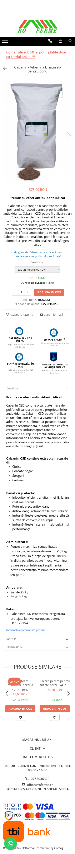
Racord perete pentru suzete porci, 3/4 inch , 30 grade (55, 683)
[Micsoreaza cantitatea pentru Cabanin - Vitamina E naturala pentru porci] (15, 292)
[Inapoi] (3, 68)
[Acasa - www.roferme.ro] (37, 26)
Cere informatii (53, 315)
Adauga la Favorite (21, 315)
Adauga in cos (49, 292)
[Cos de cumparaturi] (60, 41)
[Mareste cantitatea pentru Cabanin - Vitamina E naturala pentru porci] (28, 292)
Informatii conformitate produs (25, 630)
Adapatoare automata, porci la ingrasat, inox (20, 683)
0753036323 (40, 779)
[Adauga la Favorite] (20, 717)
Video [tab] (11, 639)
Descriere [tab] (12, 388)
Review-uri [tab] (14, 647)
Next (68, 135)
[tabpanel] (37, 131)
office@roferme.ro (39, 785)
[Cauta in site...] (70, 41)
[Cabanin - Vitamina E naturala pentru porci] (37, 131)
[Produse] (5, 42)
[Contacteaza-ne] (50, 41)
